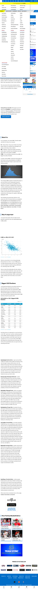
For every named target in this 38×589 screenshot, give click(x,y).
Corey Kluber (13, 206)
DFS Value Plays (22, 41)
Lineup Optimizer (4, 13)
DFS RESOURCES (22, 30)
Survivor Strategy (4, 68)
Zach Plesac (3, 479)
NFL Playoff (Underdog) (5, 41)
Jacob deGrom (13, 203)
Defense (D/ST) (13, 55)
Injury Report (12, 22)
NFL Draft (21, 9)
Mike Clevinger (3, 206)
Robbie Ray (9, 206)
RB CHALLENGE (34, 576)
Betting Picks (21, 47)
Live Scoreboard (13, 43)
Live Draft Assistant (13, 9)
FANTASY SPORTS (9, 11)
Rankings (12, 15)
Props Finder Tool (4, 15)
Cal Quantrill (12, 494)
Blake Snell (3, 445)
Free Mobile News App (14, 32)
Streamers (12, 51)
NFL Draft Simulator (13, 5)
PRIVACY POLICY (21, 577)
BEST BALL (3, 30)
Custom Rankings (4, 9)
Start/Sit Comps (4, 24)
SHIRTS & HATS (27, 576)
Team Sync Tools (4, 7)
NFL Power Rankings (22, 28)
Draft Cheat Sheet (13, 13)
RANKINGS (25, 86)
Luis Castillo (3, 422)
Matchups (12, 49)
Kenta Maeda (7, 494)
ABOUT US (10, 577)
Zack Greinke (3, 359)
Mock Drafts (21, 24)
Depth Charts (12, 20)
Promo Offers (22, 49)
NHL (33, 25)
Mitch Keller (3, 390)
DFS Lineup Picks (22, 36)
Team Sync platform (10, 110)
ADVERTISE (9, 576)
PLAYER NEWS (14, 11)
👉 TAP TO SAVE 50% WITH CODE (19, 3)
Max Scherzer (13, 200)
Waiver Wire (12, 53)
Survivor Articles (4, 66)
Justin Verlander (4, 203)
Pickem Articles (4, 74)
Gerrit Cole (14, 202)
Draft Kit (3, 5)
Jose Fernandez (18, 205)
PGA (31, 25)
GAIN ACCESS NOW (6, 116)
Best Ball (21, 13)
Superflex (21, 22)
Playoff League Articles (14, 34)
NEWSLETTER (21, 576)
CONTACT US (3, 576)
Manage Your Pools (4, 70)
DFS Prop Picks (22, 43)
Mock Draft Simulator (13, 7)
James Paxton (11, 205)
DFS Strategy (21, 45)
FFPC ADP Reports (13, 26)
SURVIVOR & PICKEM (4, 62)
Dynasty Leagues (22, 7)
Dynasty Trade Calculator (14, 28)
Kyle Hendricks (4, 407)
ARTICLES (19, 11)
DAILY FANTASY (24, 11)
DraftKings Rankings (4, 36)
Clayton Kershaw (4, 202)
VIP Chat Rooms (4, 26)
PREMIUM (1, 11)
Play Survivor (3, 72)
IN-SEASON (12, 30)
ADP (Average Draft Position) (14, 24)
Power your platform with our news (31, 44)
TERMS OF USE (27, 577)
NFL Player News (13, 41)
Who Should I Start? (13, 36)
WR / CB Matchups (4, 20)
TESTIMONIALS (15, 576)
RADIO (37, 11)
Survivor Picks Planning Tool (14, 60)
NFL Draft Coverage (22, 5)
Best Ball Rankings (4, 32)
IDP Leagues (21, 26)
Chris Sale (4, 200)
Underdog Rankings (4, 34)
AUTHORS (15, 577)
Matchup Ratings (22, 34)
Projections (3, 22)
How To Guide (3, 28)
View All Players (30, 70)
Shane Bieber (6, 205)
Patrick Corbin (4, 376)
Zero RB (21, 20)
